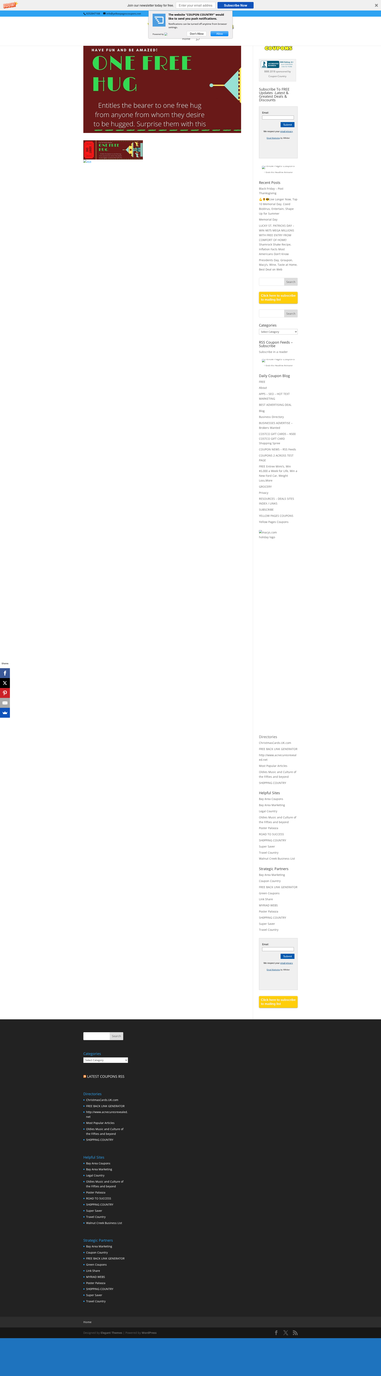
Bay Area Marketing (272, 805)
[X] (5, 683)
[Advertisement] (275, 607)
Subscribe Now (235, 5)
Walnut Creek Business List (277, 858)
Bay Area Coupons (271, 799)
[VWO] (168, 34)
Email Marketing (273, 138)
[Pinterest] (5, 693)
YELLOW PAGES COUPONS (276, 516)
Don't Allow (197, 33)
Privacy (263, 493)
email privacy (286, 131)
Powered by (158, 34)
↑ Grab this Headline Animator (278, 172)
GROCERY (265, 486)
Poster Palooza (268, 828)
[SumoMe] (5, 713)
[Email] (5, 703)
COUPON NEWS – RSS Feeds (277, 449)
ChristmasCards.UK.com (275, 743)
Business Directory (271, 417)
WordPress (149, 1333)
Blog (262, 411)
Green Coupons (269, 893)
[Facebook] (5, 673)
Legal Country (268, 811)
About (263, 388)
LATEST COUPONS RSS (105, 1076)
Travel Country (268, 852)
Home (186, 39)
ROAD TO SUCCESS (271, 834)
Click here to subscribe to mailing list (278, 297)
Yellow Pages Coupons (274, 522)
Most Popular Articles (273, 766)
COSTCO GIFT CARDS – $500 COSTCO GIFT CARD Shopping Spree (277, 438)
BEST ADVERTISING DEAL (275, 405)
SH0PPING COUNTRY (272, 783)
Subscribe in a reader (273, 352)
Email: (265, 112)
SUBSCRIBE (266, 509)
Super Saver (267, 846)
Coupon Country (270, 881)
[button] (190, 5)
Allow (219, 33)
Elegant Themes (111, 1333)
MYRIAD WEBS (268, 905)
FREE (262, 382)
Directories (268, 736)
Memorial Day (268, 219)
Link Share (266, 899)
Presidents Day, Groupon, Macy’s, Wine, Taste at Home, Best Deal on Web (278, 264)
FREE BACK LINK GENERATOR (278, 749)
